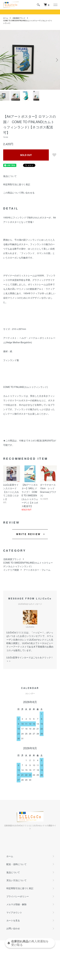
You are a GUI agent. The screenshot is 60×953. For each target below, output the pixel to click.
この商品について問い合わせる (19, 192)
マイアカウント (14, 912)
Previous (3, 59)
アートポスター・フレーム (37, 569)
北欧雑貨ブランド (18, 18)
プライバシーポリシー (17, 896)
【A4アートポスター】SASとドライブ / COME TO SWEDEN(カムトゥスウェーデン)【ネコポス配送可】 (30, 495)
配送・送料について (16, 864)
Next (56, 59)
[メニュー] (55, 5)
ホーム (5, 18)
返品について (10, 176)
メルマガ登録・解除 (16, 904)
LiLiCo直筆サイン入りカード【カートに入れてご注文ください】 (11, 492)
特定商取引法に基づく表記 (16, 184)
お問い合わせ (13, 928)
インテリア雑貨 (11, 569)
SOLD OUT (26, 155)
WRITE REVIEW (28, 534)
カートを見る (13, 920)
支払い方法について (16, 880)
